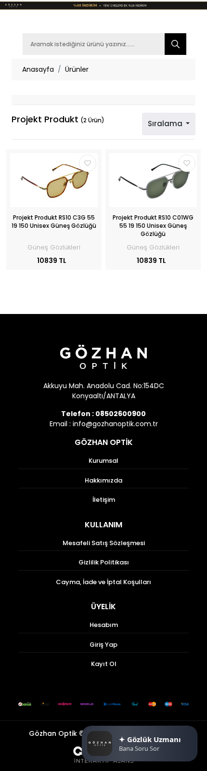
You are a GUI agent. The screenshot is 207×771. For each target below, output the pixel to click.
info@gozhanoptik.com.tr (115, 424)
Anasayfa (38, 69)
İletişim (103, 499)
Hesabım (104, 624)
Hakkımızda (103, 480)
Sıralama (166, 123)
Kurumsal (103, 460)
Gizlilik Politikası (103, 562)
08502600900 (120, 413)
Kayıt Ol (103, 663)
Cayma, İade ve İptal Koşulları (103, 582)
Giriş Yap (103, 644)
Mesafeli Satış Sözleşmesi (104, 543)
